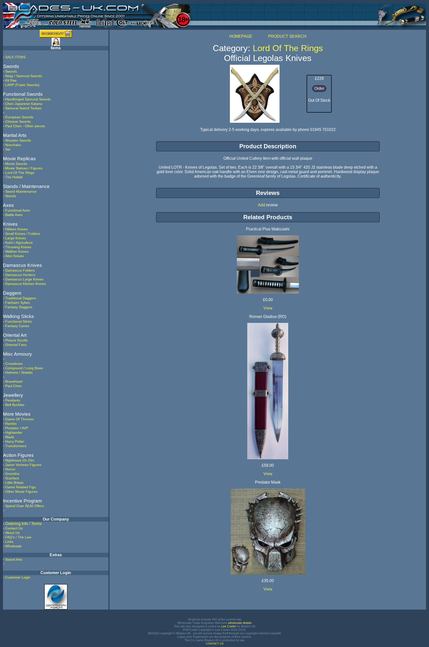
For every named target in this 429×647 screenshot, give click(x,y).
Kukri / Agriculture (19, 243)
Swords (11, 71)
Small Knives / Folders (22, 234)
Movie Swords (16, 164)
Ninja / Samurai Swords (23, 76)
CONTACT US (214, 643)
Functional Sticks (18, 321)
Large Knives (15, 238)
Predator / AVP (16, 428)
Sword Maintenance (20, 191)
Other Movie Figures (21, 491)
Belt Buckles (14, 405)
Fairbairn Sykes (17, 303)
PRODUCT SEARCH (287, 36)
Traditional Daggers (20, 298)
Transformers (15, 446)
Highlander (13, 432)
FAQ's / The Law (18, 537)
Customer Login (17, 577)
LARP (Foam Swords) (22, 85)
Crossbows (14, 364)
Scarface (12, 478)
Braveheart (14, 381)
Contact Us (14, 528)
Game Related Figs (20, 487)
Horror (10, 469)
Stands (10, 196)
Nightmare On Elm (19, 460)
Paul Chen (13, 386)
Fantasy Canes (17, 326)
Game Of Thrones (19, 419)
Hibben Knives (16, 229)
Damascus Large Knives (24, 279)
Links (9, 542)
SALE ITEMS (15, 57)
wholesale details (240, 623)
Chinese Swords (18, 121)
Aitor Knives (14, 256)
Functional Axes (17, 210)
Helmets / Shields (19, 372)
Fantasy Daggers (18, 307)
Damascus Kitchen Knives (25, 284)
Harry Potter (14, 441)
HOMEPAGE (240, 36)
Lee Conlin (228, 626)
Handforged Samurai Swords (28, 99)
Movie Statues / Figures (23, 168)
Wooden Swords (18, 140)
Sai (7, 149)
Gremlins (12, 474)
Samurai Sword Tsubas (23, 108)
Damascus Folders (20, 270)
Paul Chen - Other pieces (25, 126)
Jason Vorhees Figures (23, 465)
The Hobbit (14, 177)
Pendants (12, 400)
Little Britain (14, 483)
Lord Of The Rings (19, 173)
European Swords (19, 117)
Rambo (11, 424)
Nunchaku (13, 145)
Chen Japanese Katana (23, 104)
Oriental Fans (16, 345)
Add (261, 205)
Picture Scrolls (16, 340)
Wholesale (13, 546)
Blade (9, 437)
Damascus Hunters (20, 275)
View (267, 308)
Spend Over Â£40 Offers (24, 506)
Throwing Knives (18, 247)
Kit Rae (11, 80)
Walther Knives (17, 251)
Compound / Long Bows (24, 368)
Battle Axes (14, 215)
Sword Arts (13, 559)
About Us (12, 533)
